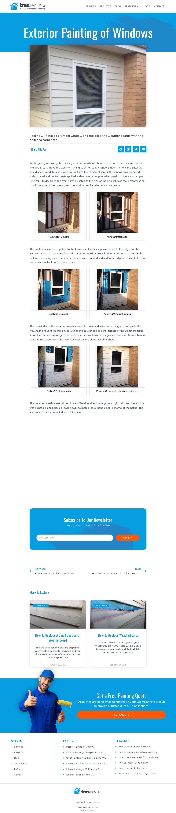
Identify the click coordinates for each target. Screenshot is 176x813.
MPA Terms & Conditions (88, 807)
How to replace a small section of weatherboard (58, 637)
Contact (159, 6)
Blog (118, 6)
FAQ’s (147, 6)
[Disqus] (88, 460)
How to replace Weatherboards (118, 635)
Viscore (93, 810)
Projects (105, 6)
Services (91, 6)
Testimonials (133, 6)
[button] (121, 149)
